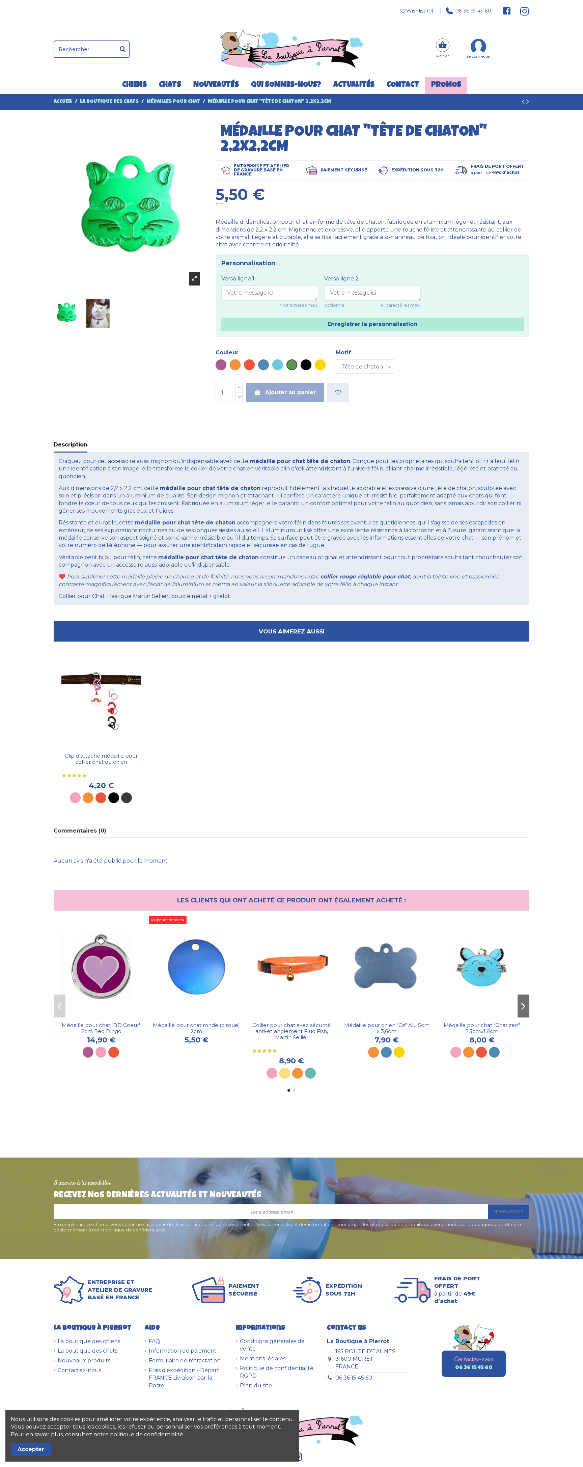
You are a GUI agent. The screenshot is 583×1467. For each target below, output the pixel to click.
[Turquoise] (310, 1073)
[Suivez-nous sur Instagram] (521, 11)
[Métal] (126, 797)
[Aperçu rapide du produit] (106, 746)
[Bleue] (494, 1052)
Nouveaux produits (84, 1360)
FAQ (154, 1341)
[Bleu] (386, 1052)
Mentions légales (262, 1358)
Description (70, 444)
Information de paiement (183, 1351)
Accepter (31, 1449)
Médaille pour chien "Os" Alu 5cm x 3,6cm (386, 1028)
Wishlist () (420, 10)
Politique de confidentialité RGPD (276, 1372)
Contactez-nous (79, 1370)
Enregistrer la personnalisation (372, 324)
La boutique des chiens (89, 1341)
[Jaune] (284, 1073)
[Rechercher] (123, 49)
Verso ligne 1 (237, 278)
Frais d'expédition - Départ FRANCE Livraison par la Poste (184, 1378)
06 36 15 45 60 (473, 10)
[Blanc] (507, 1052)
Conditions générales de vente (272, 1345)
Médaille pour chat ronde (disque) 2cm (196, 1028)
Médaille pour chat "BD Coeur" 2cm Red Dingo (101, 1028)
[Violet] (88, 1052)
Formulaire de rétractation (185, 1360)
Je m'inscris (509, 1211)
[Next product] (527, 103)
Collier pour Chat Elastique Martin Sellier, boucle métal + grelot (144, 596)
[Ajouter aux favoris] (338, 392)
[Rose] (75, 797)
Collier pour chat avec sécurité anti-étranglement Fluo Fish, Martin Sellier (291, 1031)
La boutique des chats (87, 1351)
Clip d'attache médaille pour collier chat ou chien (101, 759)
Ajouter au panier (290, 392)
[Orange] (88, 797)
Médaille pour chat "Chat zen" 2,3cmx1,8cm (482, 1028)
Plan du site (256, 1385)
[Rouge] (100, 797)
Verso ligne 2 (341, 278)
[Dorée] (399, 1052)
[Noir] (113, 797)
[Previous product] (524, 103)
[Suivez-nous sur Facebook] (506, 10)
